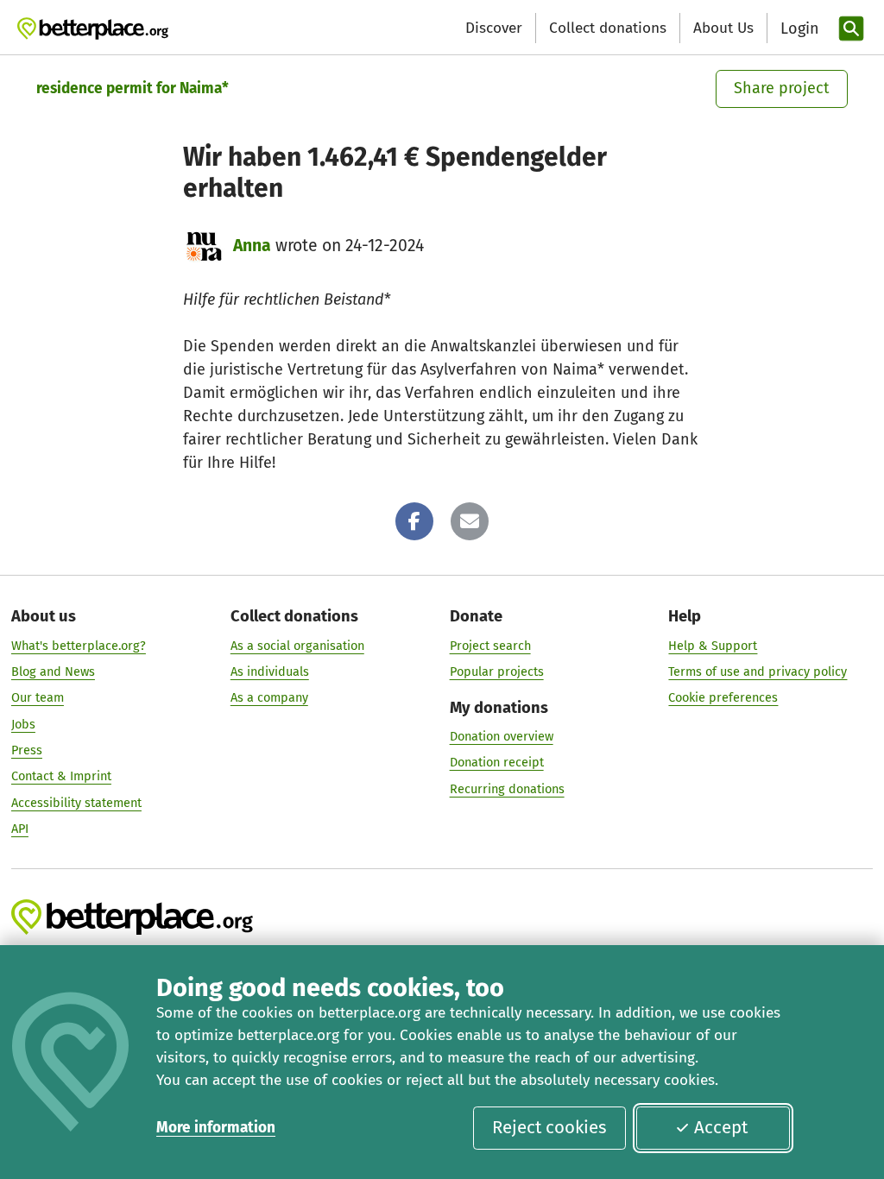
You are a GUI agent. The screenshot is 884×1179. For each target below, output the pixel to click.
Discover (493, 28)
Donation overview (501, 736)
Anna (252, 245)
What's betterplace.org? (78, 645)
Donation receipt (497, 762)
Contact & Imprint (61, 776)
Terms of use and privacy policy (757, 671)
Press (26, 750)
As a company (269, 697)
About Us (723, 28)
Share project (782, 88)
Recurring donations (507, 789)
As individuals (269, 671)
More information (215, 1128)
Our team (37, 697)
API (19, 828)
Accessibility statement (76, 802)
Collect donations (607, 28)
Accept (721, 1127)
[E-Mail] (470, 521)
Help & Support (712, 645)
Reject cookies (549, 1127)
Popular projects (497, 671)
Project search (490, 645)
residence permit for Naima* (132, 88)
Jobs (23, 724)
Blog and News (53, 671)
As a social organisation (297, 645)
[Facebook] (414, 521)
